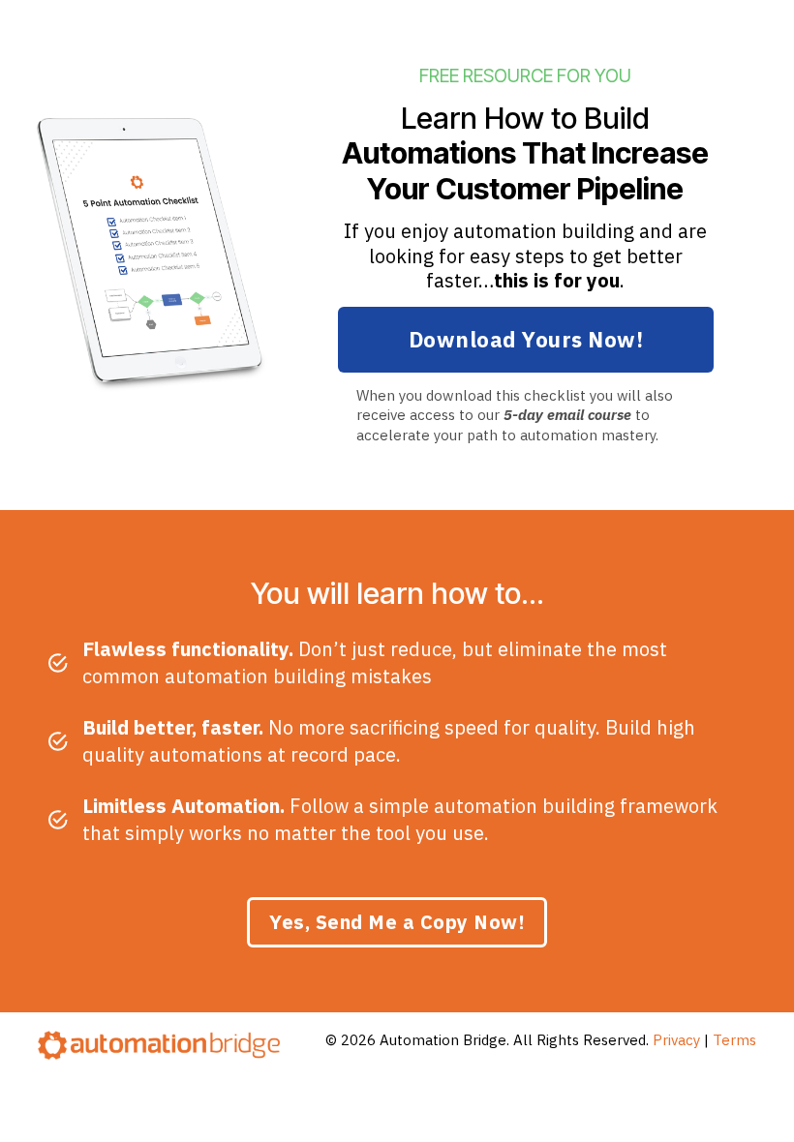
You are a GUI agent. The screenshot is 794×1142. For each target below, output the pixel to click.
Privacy (676, 1040)
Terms (734, 1040)
